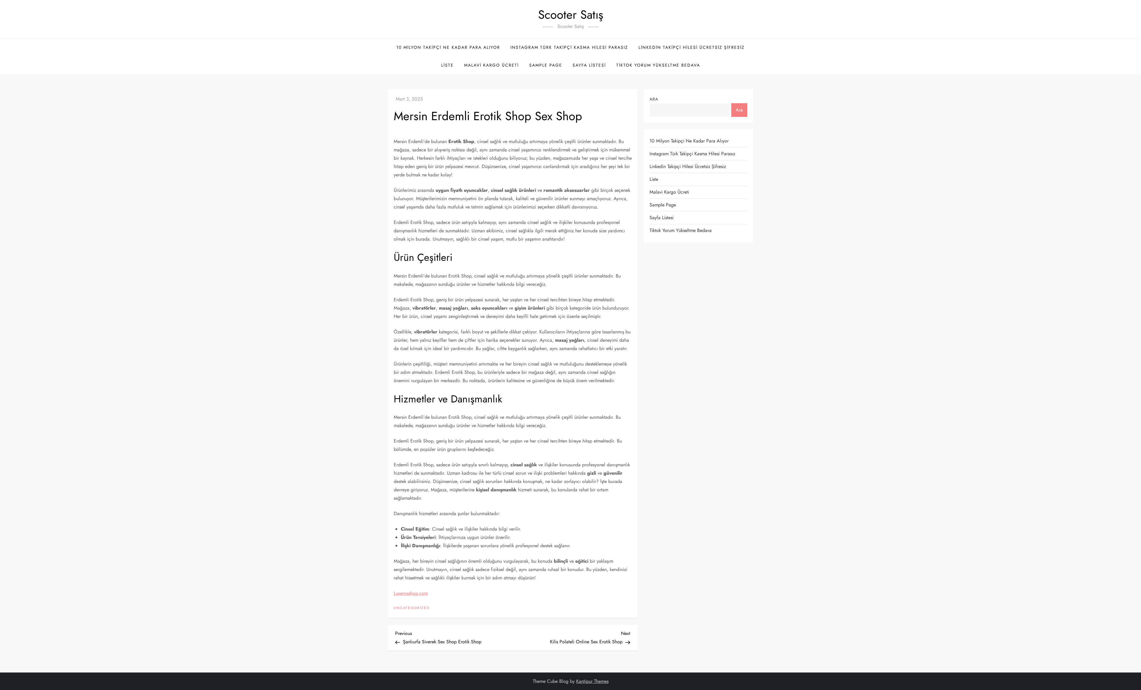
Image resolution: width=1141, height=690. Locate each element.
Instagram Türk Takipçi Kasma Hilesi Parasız (569, 47)
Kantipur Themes (592, 681)
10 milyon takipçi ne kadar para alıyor (448, 47)
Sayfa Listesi (589, 65)
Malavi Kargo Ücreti (491, 65)
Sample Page (545, 65)
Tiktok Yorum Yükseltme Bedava (658, 65)
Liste (447, 65)
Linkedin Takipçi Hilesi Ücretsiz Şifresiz (692, 47)
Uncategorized (412, 608)
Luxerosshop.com (411, 593)
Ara (654, 99)
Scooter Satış (570, 14)
